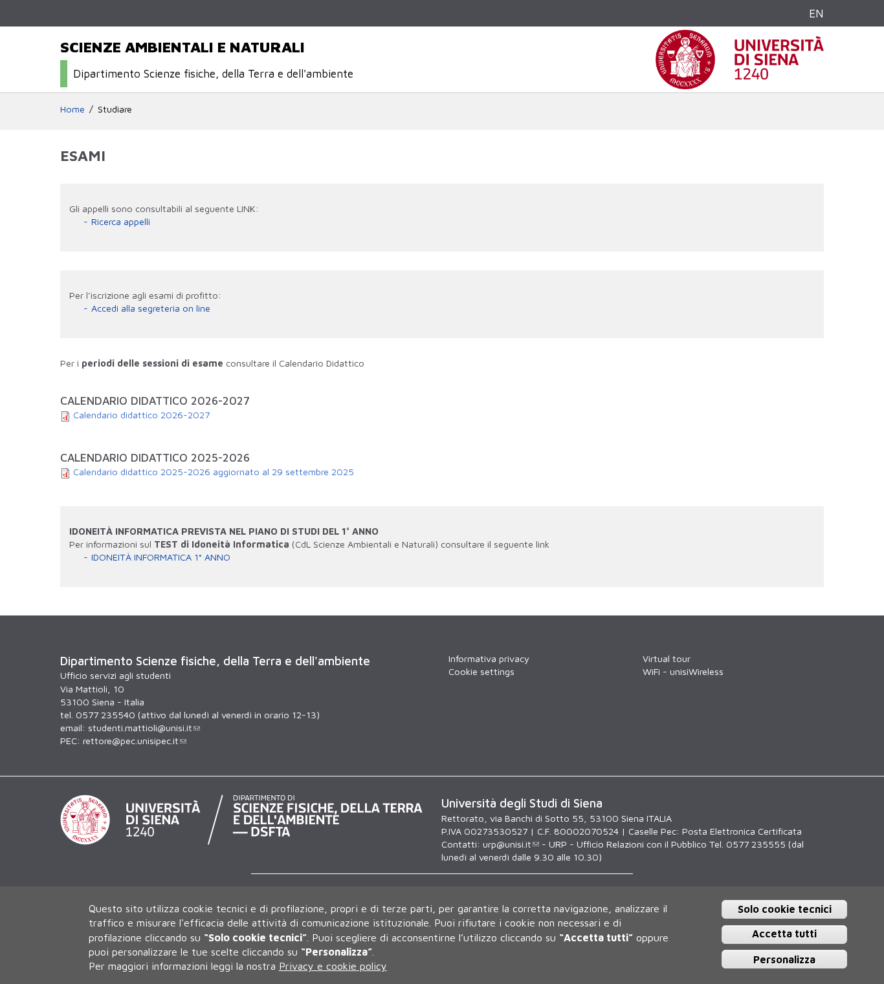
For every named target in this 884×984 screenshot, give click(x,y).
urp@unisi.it (507, 844)
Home (72, 108)
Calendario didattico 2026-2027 (141, 414)
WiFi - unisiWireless (683, 671)
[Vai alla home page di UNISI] (740, 82)
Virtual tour (667, 658)
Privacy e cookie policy (333, 966)
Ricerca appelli (120, 221)
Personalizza (784, 959)
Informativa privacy (488, 658)
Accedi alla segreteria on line (150, 308)
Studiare (115, 108)
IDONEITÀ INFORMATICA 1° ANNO (160, 556)
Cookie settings (481, 671)
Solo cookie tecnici (785, 909)
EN (816, 13)
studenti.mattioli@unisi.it (140, 727)
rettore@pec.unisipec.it (131, 740)
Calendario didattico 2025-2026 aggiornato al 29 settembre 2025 (213, 471)
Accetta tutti (784, 934)
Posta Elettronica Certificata (742, 831)
